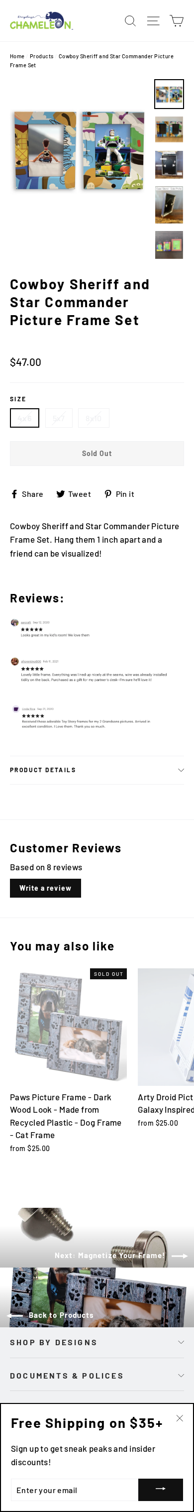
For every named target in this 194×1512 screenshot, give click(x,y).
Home (17, 56)
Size (18, 398)
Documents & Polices (67, 1375)
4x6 (24, 418)
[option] (79, 148)
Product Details (43, 769)
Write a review (45, 888)
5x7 (59, 418)
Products (41, 56)
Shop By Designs (54, 1342)
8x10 (94, 418)
